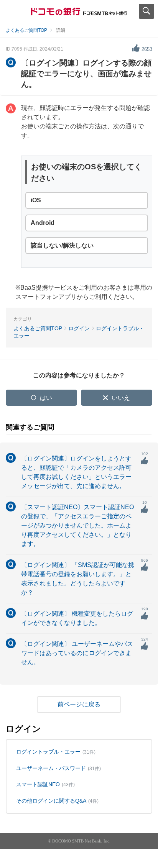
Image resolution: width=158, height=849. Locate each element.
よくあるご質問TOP (26, 30)
